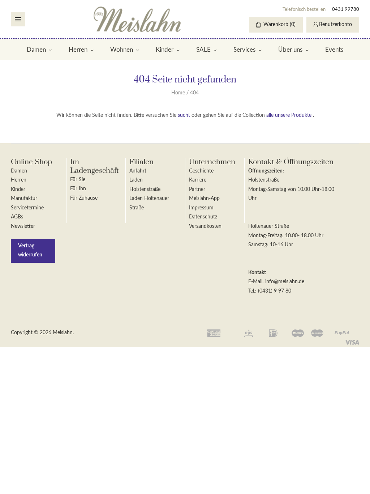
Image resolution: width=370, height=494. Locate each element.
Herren (78, 50)
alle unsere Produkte (288, 115)
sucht (184, 115)
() (279, 24)
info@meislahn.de (284, 281)
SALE (203, 50)
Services (244, 50)
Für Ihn (78, 188)
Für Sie (77, 179)
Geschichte (201, 171)
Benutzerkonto (335, 24)
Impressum (201, 207)
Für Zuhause (84, 198)
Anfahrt (137, 171)
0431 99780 (345, 9)
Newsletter (23, 226)
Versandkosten (205, 226)
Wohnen (121, 50)
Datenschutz (203, 217)
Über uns (290, 50)
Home (178, 92)
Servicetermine (27, 207)
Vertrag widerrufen (30, 250)
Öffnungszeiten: (266, 171)
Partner (197, 189)
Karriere (197, 180)
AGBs (17, 217)
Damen (36, 50)
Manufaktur (24, 198)
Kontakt (257, 272)
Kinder (164, 50)
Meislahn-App (204, 198)
